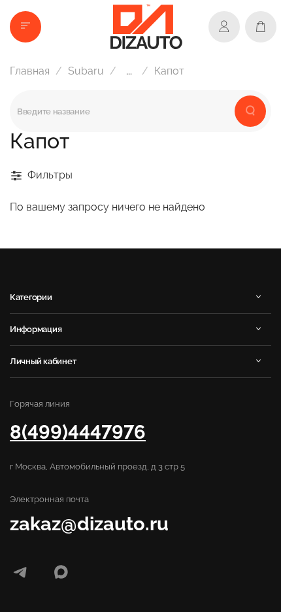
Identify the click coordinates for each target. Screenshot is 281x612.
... (129, 71)
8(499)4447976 (78, 431)
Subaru (86, 71)
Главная (30, 71)
